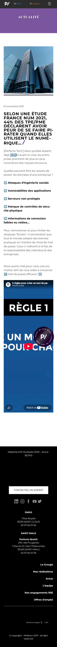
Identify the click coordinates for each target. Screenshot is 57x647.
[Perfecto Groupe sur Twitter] (40, 503)
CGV (46, 622)
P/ (18, 3)
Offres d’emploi (43, 599)
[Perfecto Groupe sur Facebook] (28, 503)
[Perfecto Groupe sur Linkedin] (16, 503)
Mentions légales (33, 622)
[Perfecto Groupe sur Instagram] (22, 503)
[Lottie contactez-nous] (43, 337)
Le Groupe (46, 564)
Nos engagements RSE (39, 592)
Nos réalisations (43, 571)
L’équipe (48, 585)
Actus (49, 578)
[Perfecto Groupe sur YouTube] (35, 503)
